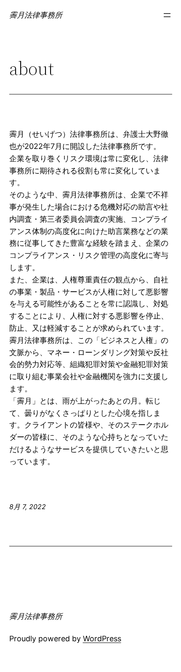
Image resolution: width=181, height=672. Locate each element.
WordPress (102, 638)
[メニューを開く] (167, 15)
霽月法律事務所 (35, 15)
